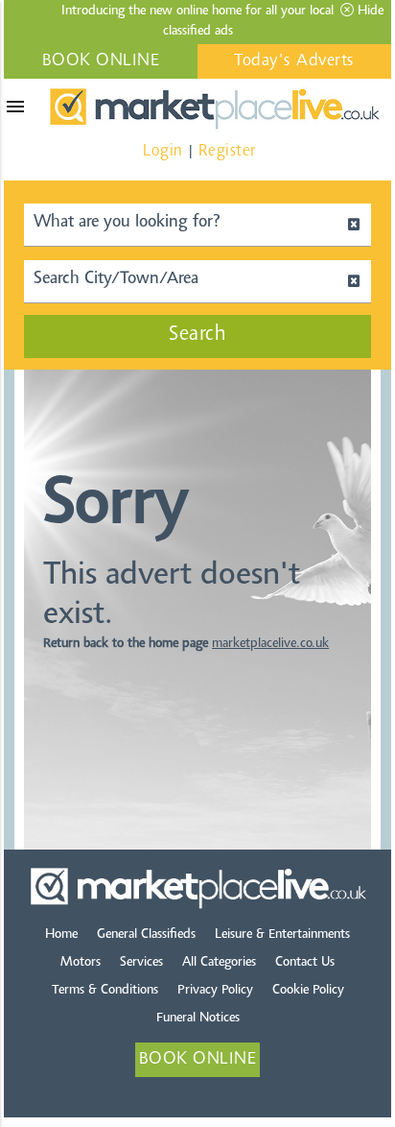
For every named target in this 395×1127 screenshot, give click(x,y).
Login (163, 151)
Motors (80, 963)
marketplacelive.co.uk (270, 644)
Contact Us (305, 963)
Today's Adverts (294, 61)
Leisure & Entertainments (282, 935)
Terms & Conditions (105, 990)
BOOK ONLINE (101, 61)
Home (61, 935)
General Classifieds (146, 935)
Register (227, 151)
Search (197, 335)
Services (141, 963)
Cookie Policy (308, 990)
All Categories (219, 963)
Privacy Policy (215, 990)
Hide (368, 11)
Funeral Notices (198, 1018)
